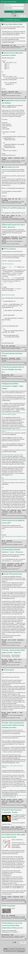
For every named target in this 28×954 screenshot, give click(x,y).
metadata (13, 215)
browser (5, 639)
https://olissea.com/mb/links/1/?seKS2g (11, 95)
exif (4, 215)
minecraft (24, 237)
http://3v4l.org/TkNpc (9, 295)
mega (3, 801)
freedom (10, 659)
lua (19, 237)
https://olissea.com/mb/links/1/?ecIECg (11, 717)
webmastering (19, 827)
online (21, 712)
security (18, 358)
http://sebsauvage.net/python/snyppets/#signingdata (14, 515)
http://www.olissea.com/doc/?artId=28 (11, 243)
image (7, 215)
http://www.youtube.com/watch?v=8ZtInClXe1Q (13, 829)
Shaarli (5, 948)
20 (20, 16)
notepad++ (10, 158)
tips (11, 45)
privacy (19, 659)
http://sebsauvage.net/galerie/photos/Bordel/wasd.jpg (14, 900)
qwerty (21, 896)
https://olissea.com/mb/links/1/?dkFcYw (11, 645)
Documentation (21, 951)
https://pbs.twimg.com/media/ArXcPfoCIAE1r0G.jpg (14, 918)
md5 (8, 510)
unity (15, 45)
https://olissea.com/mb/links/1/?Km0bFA (11, 162)
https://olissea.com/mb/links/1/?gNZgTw (12, 348)
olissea (3, 565)
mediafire (20, 799)
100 (26, 16)
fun (4, 345)
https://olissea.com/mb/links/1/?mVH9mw (12, 202)
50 (23, 16)
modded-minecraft (7, 238)
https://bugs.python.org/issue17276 (13, 454)
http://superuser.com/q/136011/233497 (11, 664)
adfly (4, 799)
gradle (9, 198)
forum (4, 563)
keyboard (10, 896)
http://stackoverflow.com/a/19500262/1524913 (13, 937)
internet (15, 659)
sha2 (15, 511)
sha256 (19, 511)
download (9, 799)
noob (19, 198)
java (13, 198)
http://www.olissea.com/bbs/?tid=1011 (11, 569)
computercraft (6, 237)
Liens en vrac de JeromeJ (9, 1)
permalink (14, 46)
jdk (16, 198)
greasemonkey (10, 563)
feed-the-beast (14, 237)
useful (22, 801)
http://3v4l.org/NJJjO (7, 264)
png (19, 215)
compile (5, 198)
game (4, 712)
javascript (17, 563)
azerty (4, 896)
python (16, 91)
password (5, 358)
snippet (17, 801)
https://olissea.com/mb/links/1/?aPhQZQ (12, 47)
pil (16, 215)
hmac (4, 510)
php (7, 345)
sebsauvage (5, 511)
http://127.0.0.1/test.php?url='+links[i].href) (14, 796)
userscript (20, 565)
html (9, 639)
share (15, 565)
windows (4, 159)
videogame (4, 898)
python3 (4, 240)
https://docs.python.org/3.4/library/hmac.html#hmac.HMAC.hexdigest (13, 413)
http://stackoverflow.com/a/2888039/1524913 (12, 544)
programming (16, 19)
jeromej (5, 91)
